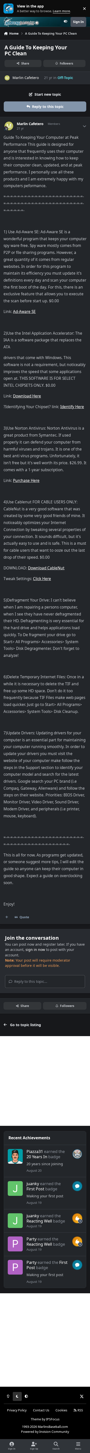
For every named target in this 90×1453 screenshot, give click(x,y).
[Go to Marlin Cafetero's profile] (7, 77)
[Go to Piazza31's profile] (15, 1156)
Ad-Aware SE (24, 311)
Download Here (27, 396)
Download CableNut (46, 568)
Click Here (42, 578)
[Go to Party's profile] (15, 1243)
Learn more (9, 8)
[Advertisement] (45, 1081)
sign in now (35, 949)
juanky (32, 1183)
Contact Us (41, 1410)
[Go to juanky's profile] (15, 1188)
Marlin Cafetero (25, 77)
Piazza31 (34, 1151)
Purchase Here (26, 480)
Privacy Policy (16, 1410)
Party (31, 1239)
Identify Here (72, 406)
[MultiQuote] (7, 917)
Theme (36, 1419)
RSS (80, 1410)
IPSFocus (53, 1419)
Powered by (45, 1432)
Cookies (61, 1410)
